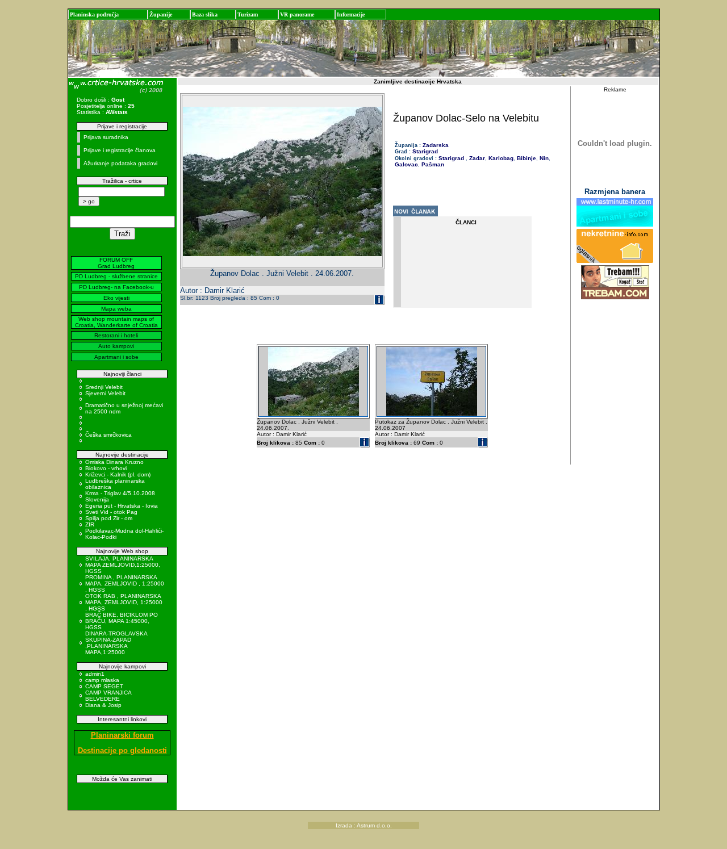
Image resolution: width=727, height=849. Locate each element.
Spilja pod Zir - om (108, 518)
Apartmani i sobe (116, 357)
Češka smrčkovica (108, 435)
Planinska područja (94, 14)
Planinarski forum (122, 735)
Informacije (351, 14)
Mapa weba (116, 309)
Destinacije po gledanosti (122, 750)
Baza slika (205, 14)
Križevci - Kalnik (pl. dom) (118, 474)
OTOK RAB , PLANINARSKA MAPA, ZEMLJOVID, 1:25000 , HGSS (123, 602)
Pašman (432, 164)
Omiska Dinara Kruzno (114, 462)
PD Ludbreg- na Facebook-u (116, 287)
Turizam (247, 14)
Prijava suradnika (105, 137)
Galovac (406, 164)
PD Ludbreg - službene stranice (116, 276)
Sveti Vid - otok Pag (111, 512)
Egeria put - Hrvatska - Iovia (121, 506)
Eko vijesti (116, 298)
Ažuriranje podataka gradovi (120, 163)
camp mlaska (102, 680)
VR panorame (297, 14)
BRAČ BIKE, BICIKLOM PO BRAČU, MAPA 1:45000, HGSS (121, 621)
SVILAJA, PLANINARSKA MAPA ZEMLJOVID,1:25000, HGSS (122, 564)
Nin (543, 158)
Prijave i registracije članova (119, 150)
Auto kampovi (116, 346)
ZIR (89, 524)
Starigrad (425, 151)
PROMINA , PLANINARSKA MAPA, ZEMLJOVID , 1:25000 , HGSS (124, 583)
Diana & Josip (103, 705)
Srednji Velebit (104, 387)
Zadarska (436, 145)
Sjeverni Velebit (105, 393)
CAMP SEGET (104, 686)
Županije (160, 14)
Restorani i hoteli (116, 335)
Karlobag (500, 158)
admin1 (95, 674)
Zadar (476, 158)
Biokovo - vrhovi (106, 468)
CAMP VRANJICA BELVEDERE (108, 695)
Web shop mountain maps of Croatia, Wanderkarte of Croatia (116, 322)
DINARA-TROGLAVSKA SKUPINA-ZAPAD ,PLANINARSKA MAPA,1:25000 (116, 642)
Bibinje (525, 158)
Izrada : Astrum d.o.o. (364, 825)
